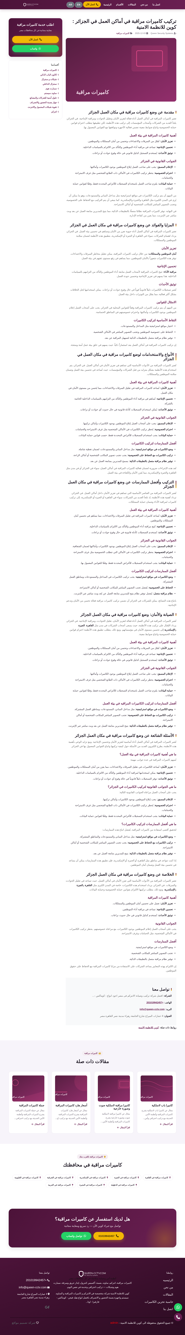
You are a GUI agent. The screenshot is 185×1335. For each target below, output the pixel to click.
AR (70, 4)
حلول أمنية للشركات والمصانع (43, 98)
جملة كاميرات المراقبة (31, 1105)
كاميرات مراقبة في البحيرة (90, 1185)
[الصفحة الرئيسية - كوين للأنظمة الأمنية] (31, 4)
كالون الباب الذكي (48, 74)
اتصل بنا (156, 4)
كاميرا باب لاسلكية (162, 1105)
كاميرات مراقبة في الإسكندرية (93, 1177)
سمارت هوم (51, 88)
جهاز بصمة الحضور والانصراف (43, 102)
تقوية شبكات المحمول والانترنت (42, 107)
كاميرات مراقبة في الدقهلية (123, 1185)
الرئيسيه (168, 1280)
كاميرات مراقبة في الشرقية (59, 1177)
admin (114, 1322)
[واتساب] (178, 1307)
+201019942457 (154, 1002)
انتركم (54, 111)
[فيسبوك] (49, 1307)
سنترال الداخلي (50, 84)
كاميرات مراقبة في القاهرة (156, 1177)
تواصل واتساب (74, 1236)
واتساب (33, 48)
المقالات (132, 4)
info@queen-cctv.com (152, 1009)
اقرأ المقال (168, 1124)
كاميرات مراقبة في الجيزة (125, 1177)
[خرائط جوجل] (46, 1307)
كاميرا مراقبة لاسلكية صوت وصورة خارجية (114, 1107)
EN (78, 4)
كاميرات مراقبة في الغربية (59, 1185)
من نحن (144, 4)
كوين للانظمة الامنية (148, 1027)
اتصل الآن (90, 4)
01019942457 (106, 1236)
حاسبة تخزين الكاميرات (159, 1301)
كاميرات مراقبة (123, 33)
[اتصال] (178, 1317)
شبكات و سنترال (49, 79)
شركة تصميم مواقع (23, 1322)
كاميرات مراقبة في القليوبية (26, 1177)
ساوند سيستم (50, 93)
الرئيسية (107, 4)
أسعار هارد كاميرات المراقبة (71, 1105)
